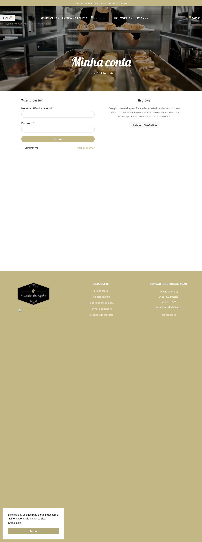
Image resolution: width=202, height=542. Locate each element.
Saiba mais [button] (14, 523)
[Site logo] (101, 17)
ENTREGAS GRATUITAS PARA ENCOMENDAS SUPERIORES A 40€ (101, 3)
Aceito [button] (33, 531)
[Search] (4, 18)
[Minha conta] (183, 18)
